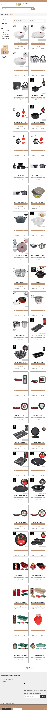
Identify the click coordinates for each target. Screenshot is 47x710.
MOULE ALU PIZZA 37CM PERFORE (38, 468)
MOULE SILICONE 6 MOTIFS (20, 602)
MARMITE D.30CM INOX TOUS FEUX (38, 308)
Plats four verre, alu (6, 36)
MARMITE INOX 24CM (20, 335)
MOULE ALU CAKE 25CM (38, 362)
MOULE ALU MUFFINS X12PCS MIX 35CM (21, 468)
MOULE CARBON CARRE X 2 (20, 575)
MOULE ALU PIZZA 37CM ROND (20, 495)
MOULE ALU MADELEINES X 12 (20, 442)
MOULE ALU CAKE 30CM (20, 388)
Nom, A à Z (39, 21)
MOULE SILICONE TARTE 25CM (38, 655)
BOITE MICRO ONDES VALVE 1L (38, 42)
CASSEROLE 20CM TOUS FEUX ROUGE (38, 148)
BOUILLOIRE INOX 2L (21, 95)
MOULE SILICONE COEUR (38, 628)
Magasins (26, 683)
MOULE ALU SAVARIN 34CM (38, 495)
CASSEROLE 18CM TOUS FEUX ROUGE (21, 148)
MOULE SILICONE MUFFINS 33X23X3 (21, 655)
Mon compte (3, 691)
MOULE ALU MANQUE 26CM (38, 442)
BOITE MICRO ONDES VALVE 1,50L (20, 42)
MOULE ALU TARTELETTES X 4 (38, 549)
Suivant (31, 667)
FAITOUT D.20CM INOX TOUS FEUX (38, 255)
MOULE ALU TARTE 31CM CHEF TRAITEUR (21, 549)
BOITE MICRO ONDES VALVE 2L (21, 68)
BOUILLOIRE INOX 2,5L (38, 68)
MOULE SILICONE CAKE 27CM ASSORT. (38, 602)
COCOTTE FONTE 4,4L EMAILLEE (38, 175)
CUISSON (3, 19)
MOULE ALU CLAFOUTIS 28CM (20, 415)
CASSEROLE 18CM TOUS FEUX (38, 122)
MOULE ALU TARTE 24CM (21, 522)
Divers (4, 32)
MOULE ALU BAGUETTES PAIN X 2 (38, 335)
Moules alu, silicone (6, 34)
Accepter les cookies (17, 708)
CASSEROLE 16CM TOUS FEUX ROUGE (21, 122)
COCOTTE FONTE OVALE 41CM (21, 228)
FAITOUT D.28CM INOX (20, 282)
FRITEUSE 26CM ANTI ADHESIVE (20, 308)
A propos (26, 681)
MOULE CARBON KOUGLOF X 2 (38, 575)
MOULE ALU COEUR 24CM (38, 415)
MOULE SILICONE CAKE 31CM (20, 628)
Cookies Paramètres (7, 708)
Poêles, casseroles (6, 38)
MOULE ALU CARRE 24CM (38, 388)
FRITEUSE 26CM (38, 282)
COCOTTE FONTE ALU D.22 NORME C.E (38, 202)
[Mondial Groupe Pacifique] (6, 51)
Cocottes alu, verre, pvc (6, 30)
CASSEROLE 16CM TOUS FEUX (38, 95)
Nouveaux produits (5, 690)
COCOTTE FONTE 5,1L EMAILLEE (20, 202)
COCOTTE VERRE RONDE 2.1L (38, 228)
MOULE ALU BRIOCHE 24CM (20, 362)
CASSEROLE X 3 (21, 175)
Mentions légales (27, 677)
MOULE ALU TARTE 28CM (38, 522)
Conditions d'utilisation (29, 679)
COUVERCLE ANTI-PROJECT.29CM (20, 255)
